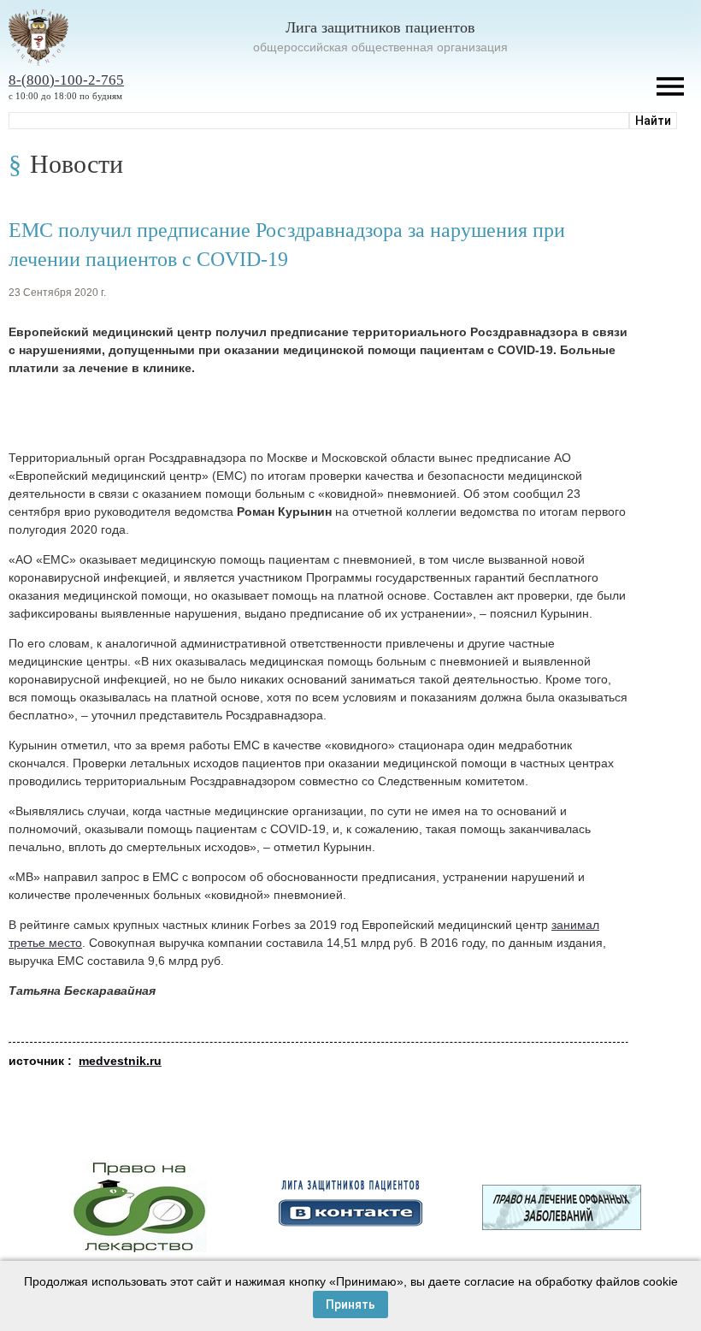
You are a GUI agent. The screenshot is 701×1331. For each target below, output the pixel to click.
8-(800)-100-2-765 (66, 80)
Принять (350, 1304)
